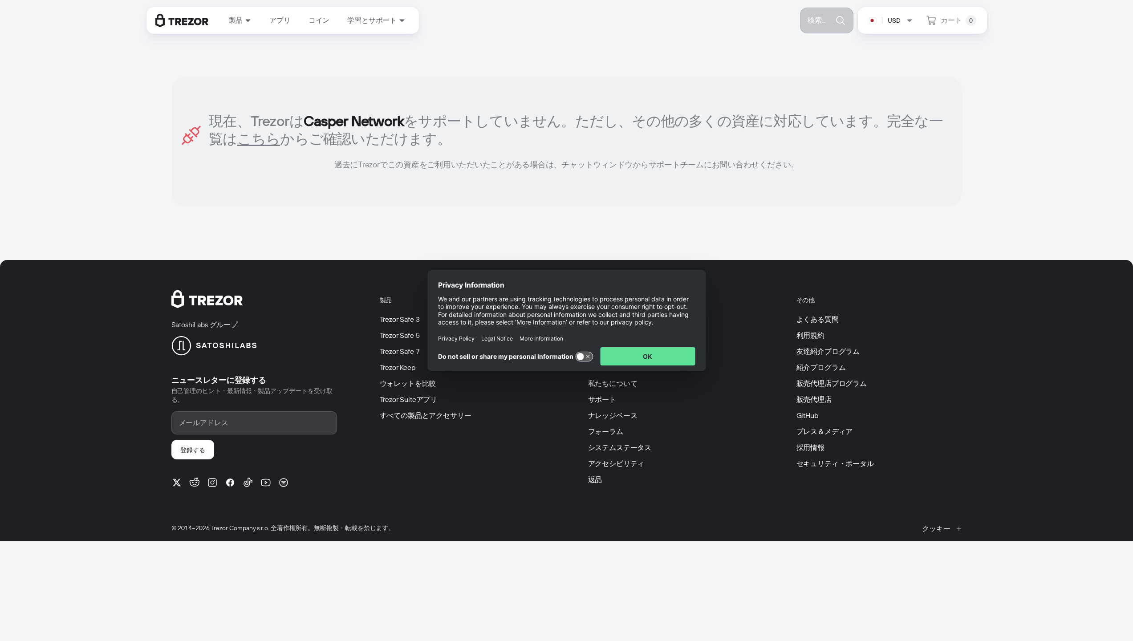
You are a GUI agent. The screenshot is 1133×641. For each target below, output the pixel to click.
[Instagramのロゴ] (212, 482)
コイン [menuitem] (319, 20)
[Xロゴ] (176, 482)
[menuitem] (240, 20)
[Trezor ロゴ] (181, 20)
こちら (258, 139)
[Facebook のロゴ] (230, 482)
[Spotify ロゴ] (283, 482)
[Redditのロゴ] (194, 482)
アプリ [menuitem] (280, 20)
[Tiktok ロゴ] (248, 482)
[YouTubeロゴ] (265, 482)
